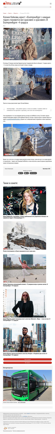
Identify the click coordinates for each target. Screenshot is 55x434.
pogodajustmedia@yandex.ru (14, 119)
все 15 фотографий (21, 402)
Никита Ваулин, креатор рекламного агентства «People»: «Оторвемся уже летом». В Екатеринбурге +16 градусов (25, 354)
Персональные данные (7, 430)
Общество (16, 13)
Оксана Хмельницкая (9, 168)
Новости (10, 13)
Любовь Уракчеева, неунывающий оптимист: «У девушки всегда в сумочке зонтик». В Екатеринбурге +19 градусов (25, 285)
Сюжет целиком (27, 359)
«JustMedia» (25, 416)
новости (28, 413)
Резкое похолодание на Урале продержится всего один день (19, 251)
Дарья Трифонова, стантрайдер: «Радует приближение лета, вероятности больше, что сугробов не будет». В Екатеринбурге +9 (25, 217)
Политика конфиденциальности (19, 430)
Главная (4, 13)
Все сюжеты (27, 362)
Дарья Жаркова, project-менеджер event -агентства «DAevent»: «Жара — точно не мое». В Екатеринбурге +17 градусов (26, 319)
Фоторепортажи (8, 368)
